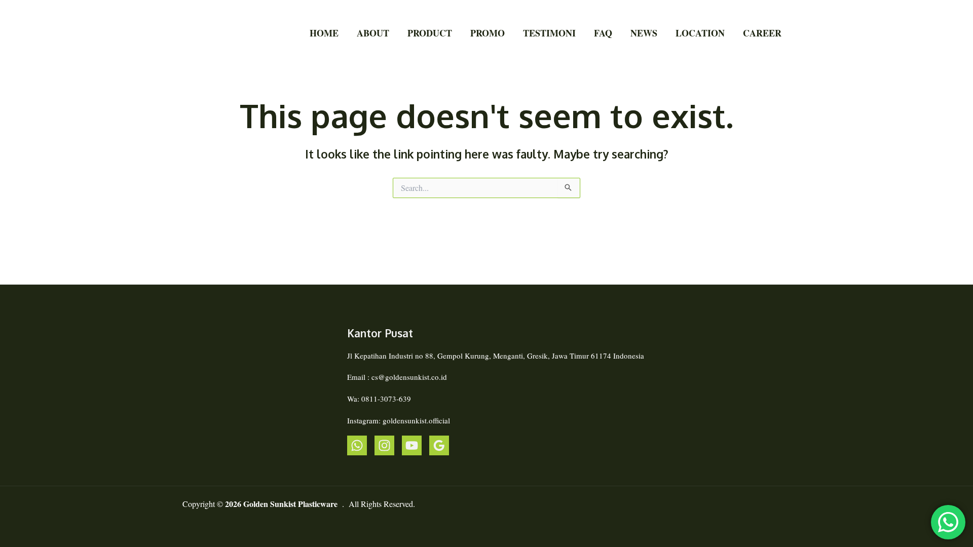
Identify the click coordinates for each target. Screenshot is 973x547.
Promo (487, 33)
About (373, 33)
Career (762, 33)
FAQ (603, 33)
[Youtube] (412, 445)
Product (429, 33)
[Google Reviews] (439, 445)
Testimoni (549, 33)
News (643, 33)
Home (324, 33)
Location (700, 33)
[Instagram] (384, 445)
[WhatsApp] (357, 445)
